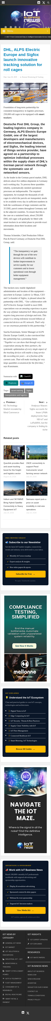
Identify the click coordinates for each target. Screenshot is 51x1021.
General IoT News (13, 943)
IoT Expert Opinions (39, 940)
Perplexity (13, 383)
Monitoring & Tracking (10, 965)
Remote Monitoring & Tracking (32, 77)
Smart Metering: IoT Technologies (23, 741)
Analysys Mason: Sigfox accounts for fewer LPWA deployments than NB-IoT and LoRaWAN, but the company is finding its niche (37, 416)
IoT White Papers (37, 957)
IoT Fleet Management (18, 731)
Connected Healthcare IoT (20, 736)
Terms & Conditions (36, 995)
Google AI (29, 383)
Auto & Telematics (13, 978)
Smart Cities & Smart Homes (13, 972)
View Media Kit (25, 910)
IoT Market (10, 947)
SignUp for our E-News (38, 987)
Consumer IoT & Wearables (11, 988)
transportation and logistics (16, 395)
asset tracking (17, 390)
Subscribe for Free (25, 574)
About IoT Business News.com (36, 973)
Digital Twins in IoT (17, 711)
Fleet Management (13, 983)
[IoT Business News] (25, 16)
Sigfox (29, 390)
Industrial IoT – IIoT (14, 959)
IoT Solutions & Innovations (11, 953)
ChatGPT (27, 376)
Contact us (33, 991)
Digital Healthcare (13, 994)
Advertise (32, 983)
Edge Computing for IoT (19, 716)
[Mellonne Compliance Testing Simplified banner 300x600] (25, 638)
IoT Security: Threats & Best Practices (24, 721)
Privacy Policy (34, 1000)
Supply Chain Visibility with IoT (22, 726)
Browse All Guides (25, 749)
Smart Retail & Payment (10, 1000)
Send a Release (34, 979)
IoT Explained (36, 944)
